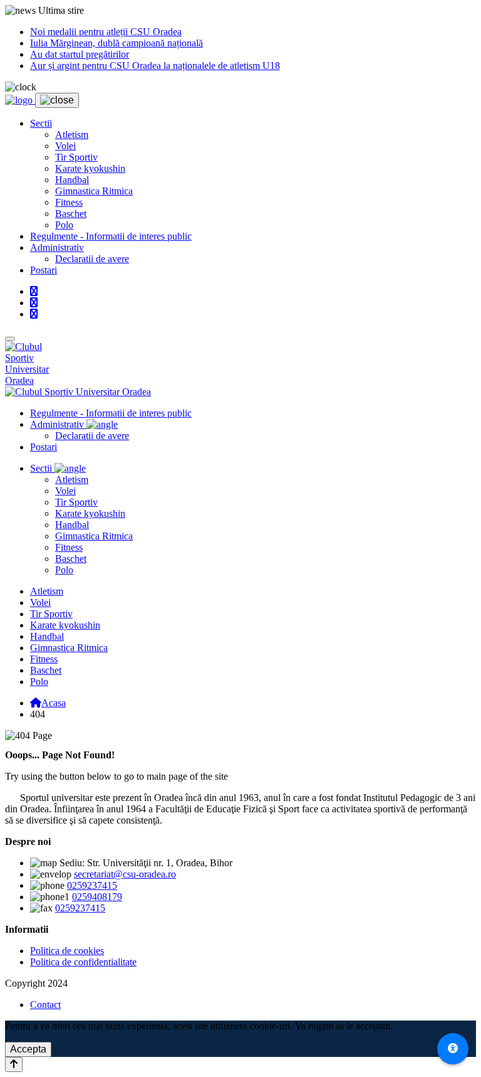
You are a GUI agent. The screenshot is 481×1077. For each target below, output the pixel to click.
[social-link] (34, 291)
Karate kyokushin (90, 168)
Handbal (72, 179)
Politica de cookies (67, 950)
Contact (45, 1004)
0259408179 (97, 896)
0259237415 (92, 885)
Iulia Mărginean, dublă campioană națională (116, 43)
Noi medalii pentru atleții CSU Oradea (106, 31)
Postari (43, 270)
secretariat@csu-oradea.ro (125, 874)
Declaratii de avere (92, 258)
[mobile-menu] (10, 339)
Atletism (71, 134)
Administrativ (57, 247)
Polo (64, 225)
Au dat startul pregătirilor (79, 54)
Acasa (53, 703)
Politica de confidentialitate (83, 962)
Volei (65, 146)
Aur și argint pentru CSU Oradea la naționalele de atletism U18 (155, 65)
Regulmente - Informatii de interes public (111, 236)
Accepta (28, 1049)
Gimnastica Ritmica (94, 191)
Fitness (69, 202)
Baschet (70, 213)
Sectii (41, 123)
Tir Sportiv (76, 157)
